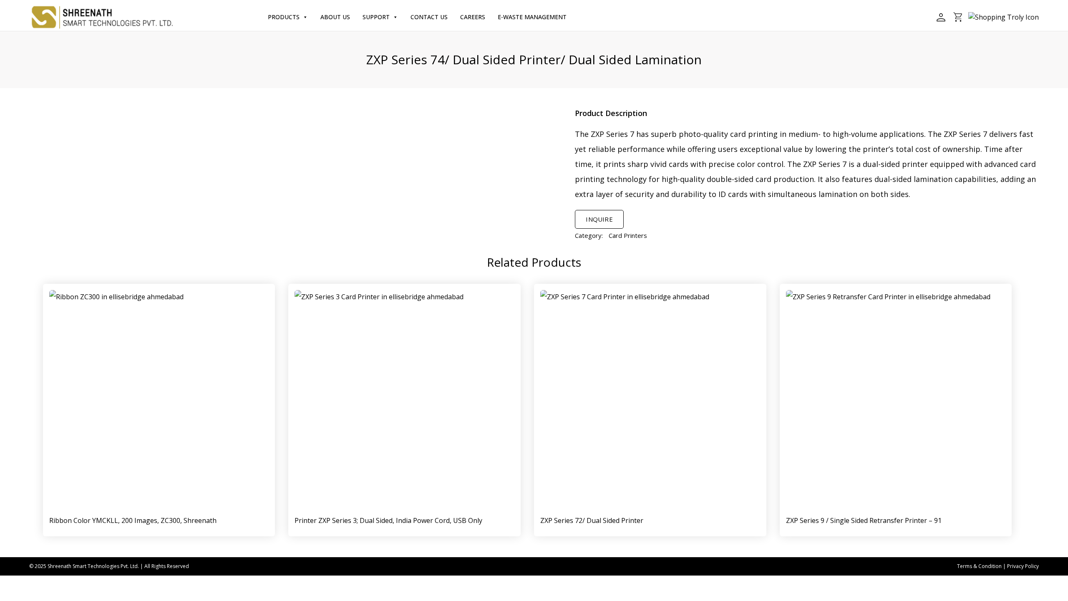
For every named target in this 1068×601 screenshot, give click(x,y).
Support (376, 17)
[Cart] (958, 17)
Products (284, 17)
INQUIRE (599, 219)
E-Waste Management (532, 17)
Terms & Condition (979, 566)
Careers (472, 17)
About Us (335, 17)
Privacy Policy (1023, 566)
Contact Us (429, 17)
